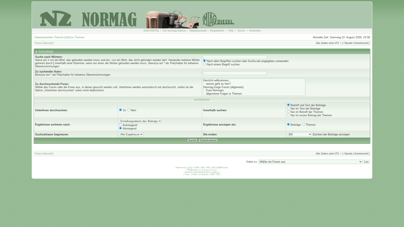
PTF (215, 170)
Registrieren (217, 30)
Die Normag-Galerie (174, 30)
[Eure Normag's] (254, 90)
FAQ (231, 30)
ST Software (203, 170)
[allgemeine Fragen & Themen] (254, 93)
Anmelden (255, 30)
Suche (241, 30)
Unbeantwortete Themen (49, 37)
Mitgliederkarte (198, 30)
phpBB (189, 167)
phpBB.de (215, 172)
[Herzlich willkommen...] (254, 80)
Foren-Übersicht (44, 43)
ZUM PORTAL (151, 30)
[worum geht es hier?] (254, 84)
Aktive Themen (75, 37)
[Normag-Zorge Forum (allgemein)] (254, 87)
